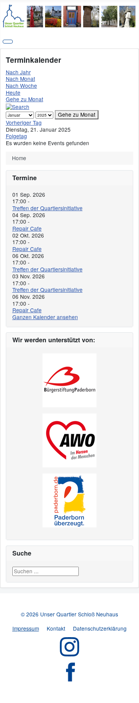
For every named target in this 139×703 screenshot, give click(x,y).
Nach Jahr (18, 72)
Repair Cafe (27, 228)
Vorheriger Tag (24, 122)
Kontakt (56, 628)
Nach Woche (21, 85)
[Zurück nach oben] (130, 694)
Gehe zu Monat (24, 99)
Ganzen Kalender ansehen (45, 317)
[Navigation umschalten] (8, 42)
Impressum (25, 628)
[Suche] (17, 106)
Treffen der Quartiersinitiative (47, 208)
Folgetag (16, 136)
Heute (13, 92)
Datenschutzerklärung (100, 628)
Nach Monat (20, 78)
